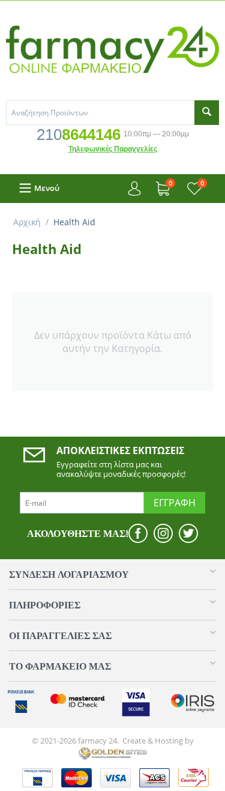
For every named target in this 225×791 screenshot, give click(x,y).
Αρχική (27, 222)
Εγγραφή (175, 502)
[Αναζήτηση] (206, 112)
